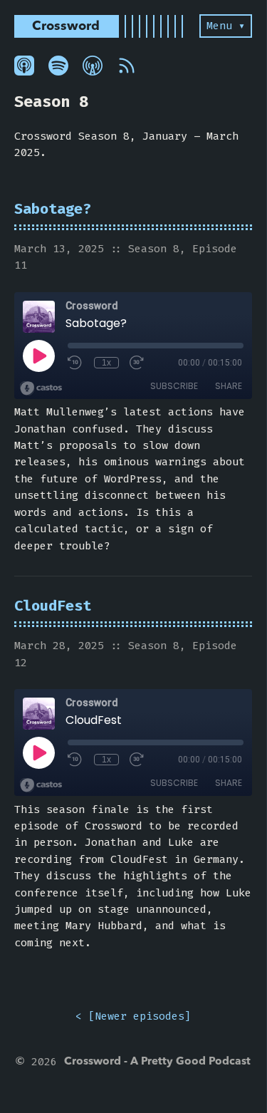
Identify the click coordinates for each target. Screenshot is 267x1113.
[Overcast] (93, 66)
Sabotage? (52, 209)
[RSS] (127, 66)
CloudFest (52, 606)
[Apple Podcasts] (24, 66)
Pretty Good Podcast (196, 1062)
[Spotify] (58, 66)
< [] (133, 1016)
